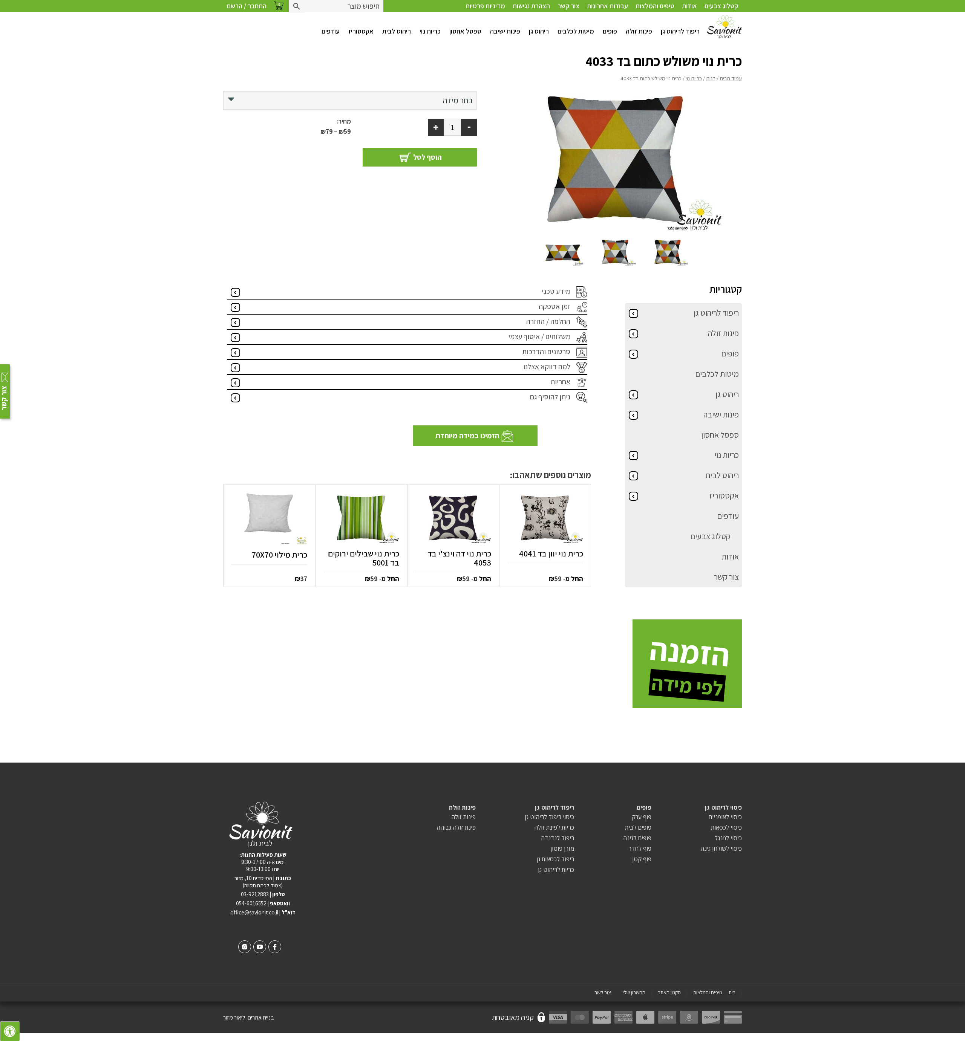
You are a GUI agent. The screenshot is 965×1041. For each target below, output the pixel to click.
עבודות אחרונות (607, 6)
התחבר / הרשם (247, 6)
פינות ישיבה (505, 31)
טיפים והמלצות (655, 6)
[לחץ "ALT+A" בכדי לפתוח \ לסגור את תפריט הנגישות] (10, 1031)
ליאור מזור (234, 1017)
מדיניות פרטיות (485, 6)
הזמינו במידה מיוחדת (467, 435)
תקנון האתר (669, 992)
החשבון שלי (634, 992)
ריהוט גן (539, 31)
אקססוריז (361, 31)
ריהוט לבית (396, 31)
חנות (710, 78)
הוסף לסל (427, 157)
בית (732, 992)
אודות (689, 6)
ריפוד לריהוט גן (680, 31)
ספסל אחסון (465, 31)
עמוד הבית (731, 78)
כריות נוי (430, 31)
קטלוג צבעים (721, 6)
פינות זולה (639, 31)
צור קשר (568, 6)
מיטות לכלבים (576, 31)
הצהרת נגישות (531, 6)
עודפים (331, 31)
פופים (610, 31)
